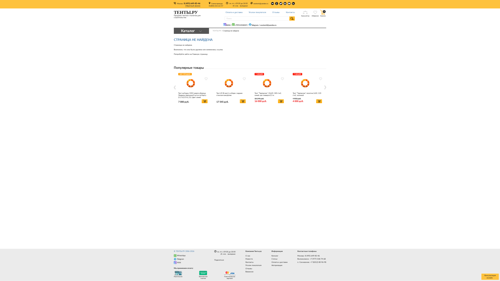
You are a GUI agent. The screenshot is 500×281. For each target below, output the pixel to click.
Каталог (274, 256)
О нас (247, 256)
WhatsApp (181, 256)
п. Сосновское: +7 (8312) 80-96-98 (311, 262)
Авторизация (276, 265)
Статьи (274, 259)
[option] (193, 87)
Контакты (290, 12)
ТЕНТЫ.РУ (217, 31)
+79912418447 (241, 25)
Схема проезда (217, 4)
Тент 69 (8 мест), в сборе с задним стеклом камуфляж (229, 94)
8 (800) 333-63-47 (216, 6)
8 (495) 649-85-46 (192, 3)
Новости (249, 259)
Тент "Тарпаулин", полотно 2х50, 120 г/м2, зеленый (307, 94)
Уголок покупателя (257, 12)
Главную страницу (200, 54)
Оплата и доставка (234, 12)
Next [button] (325, 87)
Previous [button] (175, 87)
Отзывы (276, 12)
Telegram (254, 25)
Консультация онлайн (490, 277)
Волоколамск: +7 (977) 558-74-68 (311, 259)
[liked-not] (206, 79)
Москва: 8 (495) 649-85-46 (308, 256)
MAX (228, 25)
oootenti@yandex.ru (260, 4)
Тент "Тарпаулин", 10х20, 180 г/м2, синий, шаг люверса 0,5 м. (268, 94)
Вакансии (249, 272)
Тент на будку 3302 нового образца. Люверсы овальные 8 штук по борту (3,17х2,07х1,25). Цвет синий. (192, 95)
